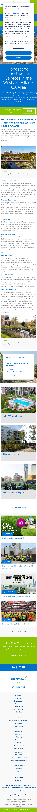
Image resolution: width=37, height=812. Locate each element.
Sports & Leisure (18, 745)
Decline (18, 57)
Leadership (19, 754)
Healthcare (19, 731)
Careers (18, 780)
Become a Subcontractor (13, 785)
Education (18, 729)
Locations (18, 777)
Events (19, 771)
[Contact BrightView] (18, 683)
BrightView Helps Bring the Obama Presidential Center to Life (17, 567)
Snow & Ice (19, 706)
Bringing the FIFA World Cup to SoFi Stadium (16, 624)
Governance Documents (19, 760)
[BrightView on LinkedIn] (13, 667)
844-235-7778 (18, 687)
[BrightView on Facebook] (17, 667)
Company (18, 752)
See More (18, 400)
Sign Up (29, 111)
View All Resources (18, 632)
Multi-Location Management (18, 720)
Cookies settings (18, 48)
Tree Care (19, 712)
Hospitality (18, 734)
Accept (18, 53)
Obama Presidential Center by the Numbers (16, 596)
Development (18, 701)
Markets (18, 723)
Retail (19, 742)
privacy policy (16, 13)
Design (19, 698)
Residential (19, 740)
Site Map (18, 790)
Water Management (18, 709)
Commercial (19, 726)
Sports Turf (19, 717)
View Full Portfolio (18, 507)
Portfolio (18, 748)
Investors (19, 768)
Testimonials (19, 774)
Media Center (18, 763)
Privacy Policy (27, 785)
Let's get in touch (18, 655)
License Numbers (30, 787)
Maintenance (19, 704)
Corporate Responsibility (19, 757)
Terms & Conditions (17, 787)
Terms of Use (5, 787)
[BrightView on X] (20, 667)
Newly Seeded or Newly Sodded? (13, 538)
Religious (19, 737)
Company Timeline (19, 765)
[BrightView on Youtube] (23, 667)
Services (18, 696)
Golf (19, 714)
